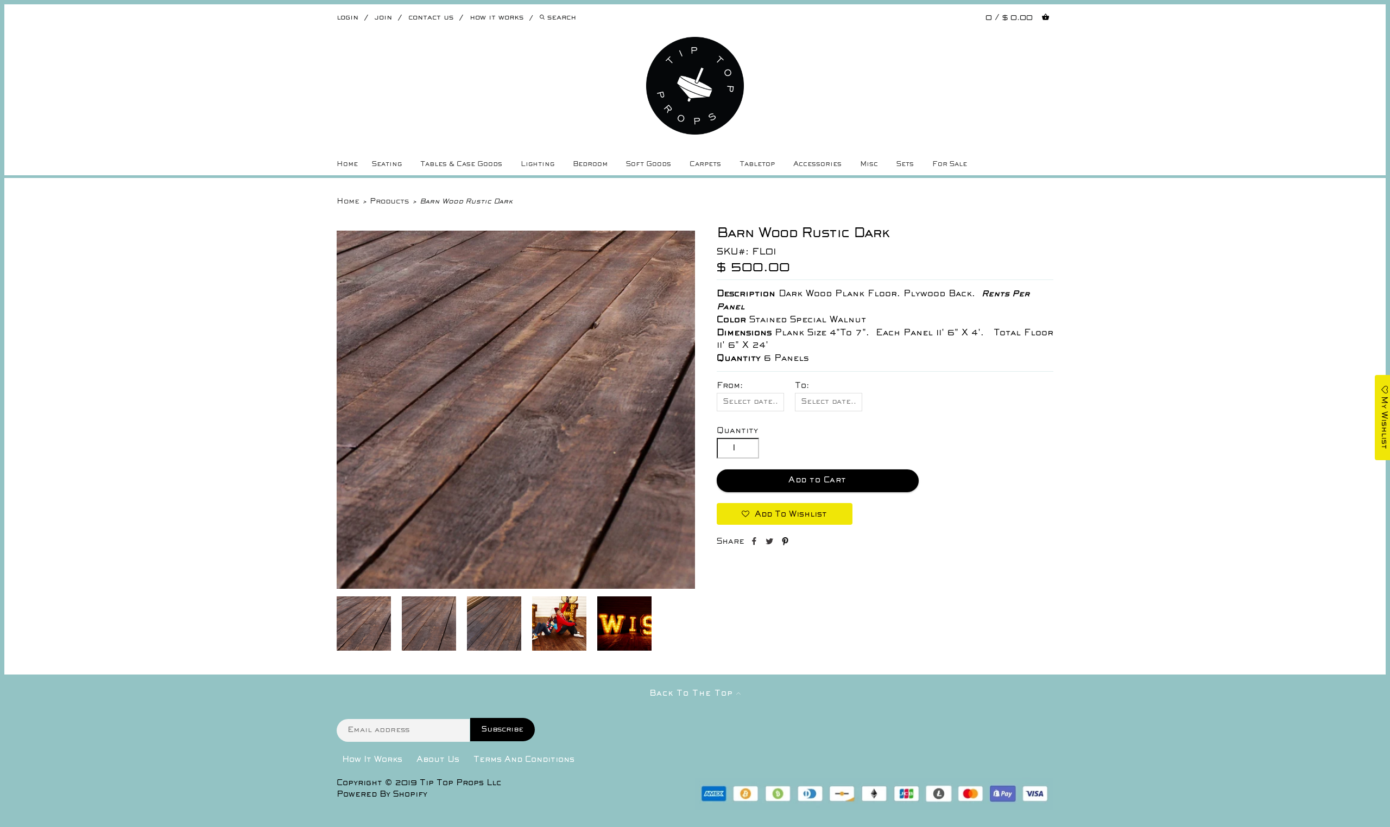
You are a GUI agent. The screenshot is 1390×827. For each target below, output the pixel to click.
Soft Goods (648, 164)
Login (347, 17)
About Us (437, 760)
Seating (387, 164)
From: (730, 386)
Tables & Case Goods (461, 164)
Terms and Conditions (523, 760)
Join (383, 17)
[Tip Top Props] (695, 45)
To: (802, 386)
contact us (430, 17)
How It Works (372, 760)
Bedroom (590, 164)
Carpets (705, 164)
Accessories (817, 164)
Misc (869, 164)
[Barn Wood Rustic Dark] (516, 586)
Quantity (737, 431)
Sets (905, 164)
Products (389, 201)
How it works (496, 17)
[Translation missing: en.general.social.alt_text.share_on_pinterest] (785, 543)
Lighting (537, 164)
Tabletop (757, 164)
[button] (784, 514)
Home (347, 164)
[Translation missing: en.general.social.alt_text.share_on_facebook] (755, 543)
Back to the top (692, 693)
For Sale (949, 164)
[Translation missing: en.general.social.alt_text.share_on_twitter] (771, 543)
